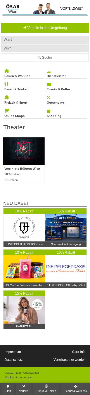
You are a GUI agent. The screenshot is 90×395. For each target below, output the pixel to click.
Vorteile (23, 391)
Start (8, 391)
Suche (47, 57)
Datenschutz (14, 359)
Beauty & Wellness (75, 391)
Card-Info (78, 352)
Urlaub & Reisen (46, 391)
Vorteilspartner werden (69, 359)
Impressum (13, 352)
